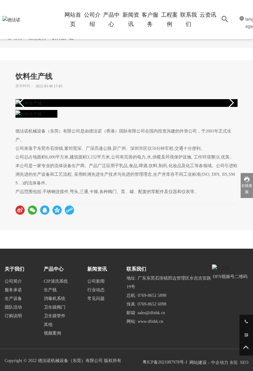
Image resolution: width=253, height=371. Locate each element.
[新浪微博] (20, 210)
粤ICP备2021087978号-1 (165, 362)
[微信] (32, 210)
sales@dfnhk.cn (151, 312)
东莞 (234, 362)
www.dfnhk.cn (150, 321)
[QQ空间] (57, 210)
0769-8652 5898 (152, 295)
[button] (230, 103)
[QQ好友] (44, 210)
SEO (244, 362)
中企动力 (219, 362)
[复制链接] (69, 210)
